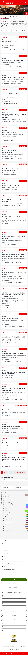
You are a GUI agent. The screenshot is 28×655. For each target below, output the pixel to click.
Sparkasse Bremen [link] (5, 30)
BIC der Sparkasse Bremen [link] (14, 649)
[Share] (21, 653)
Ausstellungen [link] (16, 30)
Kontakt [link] (23, 646)
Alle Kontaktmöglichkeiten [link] (14, 587)
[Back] (6, 653)
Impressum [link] (12, 646)
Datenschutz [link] (6, 646)
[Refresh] (16, 653)
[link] (26, 13)
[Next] (11, 653)
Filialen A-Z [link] (18, 646)
